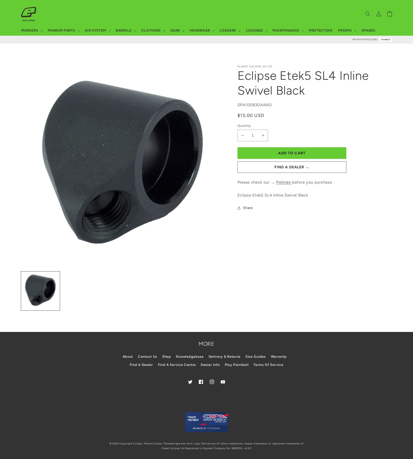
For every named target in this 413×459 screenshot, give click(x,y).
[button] (31, 30)
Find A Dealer (141, 365)
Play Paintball (237, 365)
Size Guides (255, 357)
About (128, 357)
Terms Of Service (268, 365)
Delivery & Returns (224, 357)
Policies (284, 182)
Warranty (279, 357)
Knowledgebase (190, 357)
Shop (166, 357)
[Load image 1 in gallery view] (40, 291)
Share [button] (248, 208)
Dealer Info (210, 365)
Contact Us (147, 357)
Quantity (244, 126)
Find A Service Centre (177, 365)
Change (385, 39)
